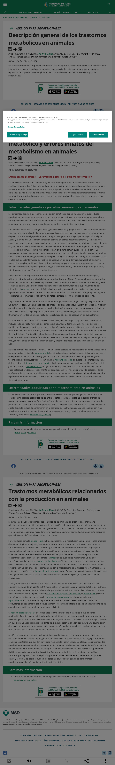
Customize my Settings (18, 135)
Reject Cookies (77, 135)
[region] (57, 126)
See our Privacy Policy (16, 127)
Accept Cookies (98, 135)
